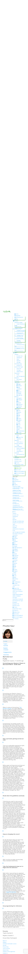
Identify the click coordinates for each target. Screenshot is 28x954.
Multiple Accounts (20, 331)
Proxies (18, 341)
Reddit (19, 415)
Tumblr (18, 423)
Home (17, 314)
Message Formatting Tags (18, 363)
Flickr (18, 390)
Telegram (20, 420)
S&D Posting (19, 338)
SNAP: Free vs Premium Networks (19, 442)
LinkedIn (19, 402)
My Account (18, 469)
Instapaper (20, 399)
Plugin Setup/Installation (18, 445)
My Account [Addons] (20, 471)
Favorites (6, 655)
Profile (5, 641)
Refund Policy (6, 950)
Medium (19, 407)
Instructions (17, 382)
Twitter (18, 421)
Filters (18, 359)
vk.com (18, 424)
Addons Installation (21, 448)
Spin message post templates (19, 532)
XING (18, 429)
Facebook (19, 388)
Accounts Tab (19, 356)
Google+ (19, 393)
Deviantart (19, 385)
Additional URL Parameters (19, 372)
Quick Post (19, 368)
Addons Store (18, 468)
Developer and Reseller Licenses (9, 943)
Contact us (18, 466)
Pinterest (19, 412)
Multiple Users (19, 336)
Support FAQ (20, 437)
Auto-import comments (18, 380)
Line (18, 401)
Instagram (19, 398)
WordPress (20, 428)
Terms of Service (6, 948)
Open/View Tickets (20, 464)
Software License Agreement (9, 951)
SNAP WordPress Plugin (18, 488)
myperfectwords (11, 892)
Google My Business (18, 395)
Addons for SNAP (18, 328)
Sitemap (4, 945)
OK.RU (19, 410)
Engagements (7, 652)
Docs (15, 352)
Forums (17, 463)
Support (17, 457)
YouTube (19, 432)
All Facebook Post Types (18, 600)
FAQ (18, 435)
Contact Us (5, 953)
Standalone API (18, 343)
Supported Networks (18, 439)
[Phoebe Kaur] (8, 639)
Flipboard (19, 392)
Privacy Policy (6, 947)
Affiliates (4, 942)
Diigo (19, 387)
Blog (17, 319)
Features (16, 354)
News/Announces (19, 317)
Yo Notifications (21, 431)
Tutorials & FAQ (18, 434)
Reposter (18, 360)
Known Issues (19, 461)
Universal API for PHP (18, 509)
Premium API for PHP (18, 507)
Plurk (19, 413)
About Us (5, 940)
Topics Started (5, 644)
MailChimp (19, 406)
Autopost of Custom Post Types (19, 366)
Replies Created (5, 649)
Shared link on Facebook (19, 452)
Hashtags (19, 370)
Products (16, 320)
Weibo (19, 426)
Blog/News (18, 315)
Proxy (18, 374)
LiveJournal (20, 404)
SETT (19, 417)
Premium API (19, 333)
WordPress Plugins (18, 322)
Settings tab (19, 357)
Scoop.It (19, 418)
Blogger (19, 384)
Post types (19, 449)
